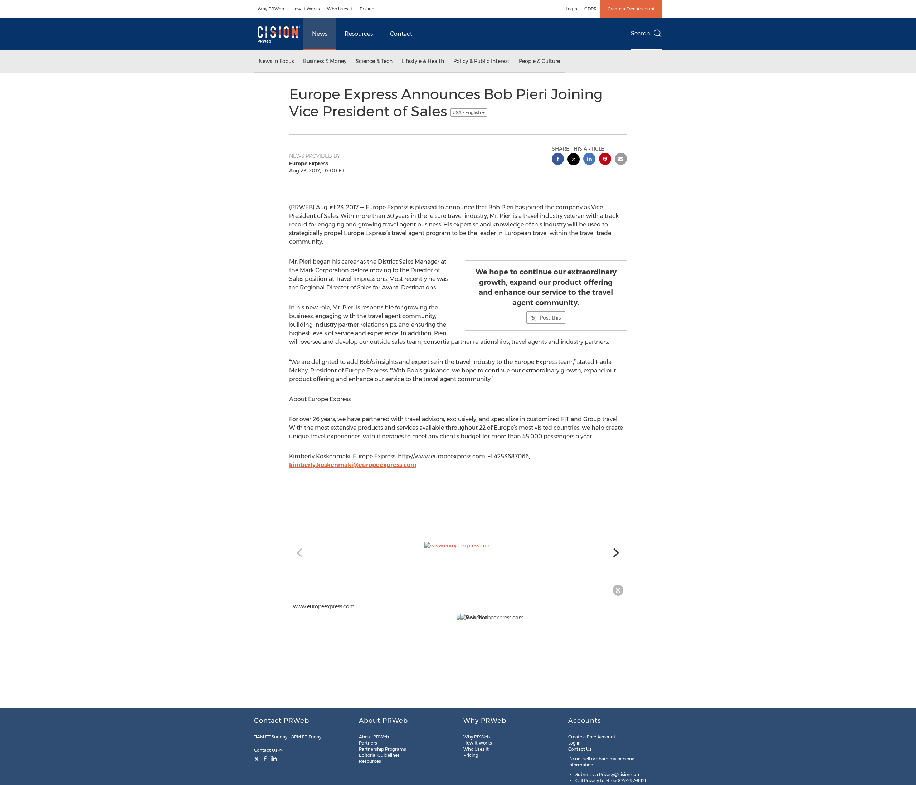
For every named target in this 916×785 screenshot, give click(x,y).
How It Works (305, 8)
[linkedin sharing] (589, 160)
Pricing (367, 8)
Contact (401, 33)
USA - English (467, 112)
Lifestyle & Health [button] (423, 61)
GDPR (590, 8)
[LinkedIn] (274, 758)
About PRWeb (374, 737)
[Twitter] (257, 758)
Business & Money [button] (324, 61)
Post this (550, 318)
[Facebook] (265, 758)
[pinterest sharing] (605, 160)
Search (640, 33)
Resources (359, 33)
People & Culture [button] (539, 61)
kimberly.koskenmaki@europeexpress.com (352, 465)
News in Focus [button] (276, 61)
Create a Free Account (631, 8)
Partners (368, 743)
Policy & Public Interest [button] (481, 61)
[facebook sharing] (558, 160)
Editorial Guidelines (379, 755)
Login (571, 8)
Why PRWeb (271, 8)
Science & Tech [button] (374, 61)
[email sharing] (621, 160)
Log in (574, 743)
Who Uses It (339, 8)
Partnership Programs (382, 749)
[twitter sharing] (573, 160)
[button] (458, 545)
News (319, 33)
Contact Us (266, 750)
